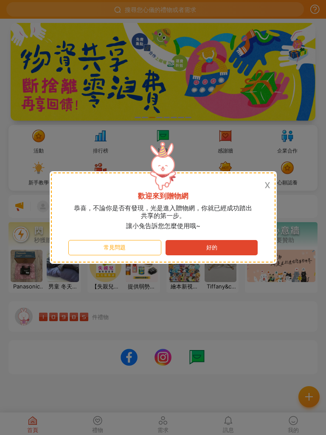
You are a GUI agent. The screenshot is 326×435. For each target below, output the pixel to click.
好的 (211, 247)
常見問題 (115, 247)
